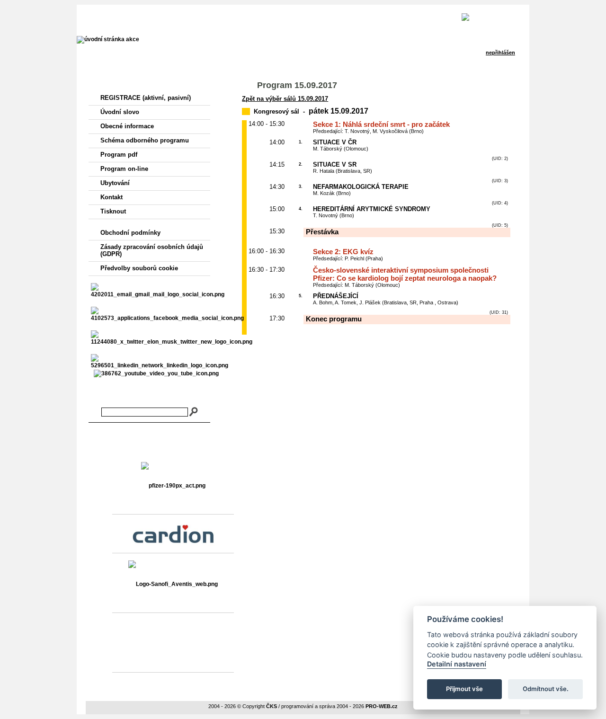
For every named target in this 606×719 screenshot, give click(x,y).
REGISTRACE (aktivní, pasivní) (145, 97)
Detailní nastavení (456, 664)
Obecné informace (127, 126)
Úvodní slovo (119, 111)
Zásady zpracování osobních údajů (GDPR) (151, 250)
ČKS (271, 706)
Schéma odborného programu (144, 140)
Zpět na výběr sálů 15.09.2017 (285, 98)
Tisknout (113, 211)
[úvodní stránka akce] (108, 39)
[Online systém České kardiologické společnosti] (149, 17)
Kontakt (111, 197)
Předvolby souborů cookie (139, 268)
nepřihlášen (332, 19)
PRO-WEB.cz (381, 706)
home (245, 19)
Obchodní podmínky (130, 232)
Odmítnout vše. (546, 688)
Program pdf (118, 154)
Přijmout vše (464, 688)
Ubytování (115, 182)
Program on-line (124, 168)
